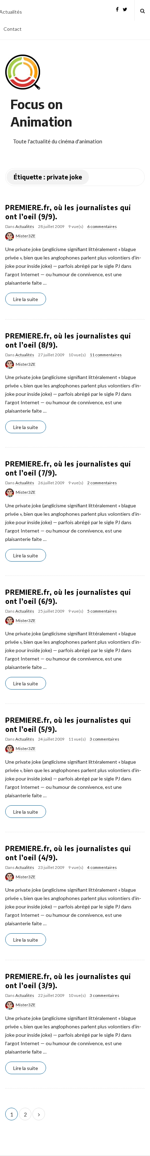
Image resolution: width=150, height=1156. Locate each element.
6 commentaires (102, 226)
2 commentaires (102, 482)
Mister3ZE (26, 236)
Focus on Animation (41, 112)
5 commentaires (102, 611)
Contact (12, 29)
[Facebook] (117, 8)
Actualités (24, 226)
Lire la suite (25, 299)
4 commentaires (102, 867)
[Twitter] (125, 8)
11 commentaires (106, 354)
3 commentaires (104, 739)
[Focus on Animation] (22, 72)
